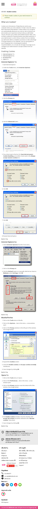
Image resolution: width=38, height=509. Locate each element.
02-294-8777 (8, 473)
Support (21, 465)
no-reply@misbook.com (11, 476)
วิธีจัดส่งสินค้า (22, 455)
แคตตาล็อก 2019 (23, 463)
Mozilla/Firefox (7, 57)
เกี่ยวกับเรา (4, 451)
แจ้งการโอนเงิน (23, 453)
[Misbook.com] (19, 4)
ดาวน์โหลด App (23, 460)
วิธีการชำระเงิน (30, 451)
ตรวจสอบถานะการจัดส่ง (25, 458)
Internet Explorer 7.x (8, 54)
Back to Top (4, 239)
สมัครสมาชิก (4, 458)
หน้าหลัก (3, 11)
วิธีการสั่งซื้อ (22, 451)
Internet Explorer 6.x (8, 56)
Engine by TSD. (32, 507)
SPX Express (4, 502)
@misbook (7, 478)
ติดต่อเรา (3, 453)
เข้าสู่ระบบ (4, 455)
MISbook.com (13, 507)
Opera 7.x (5, 59)
